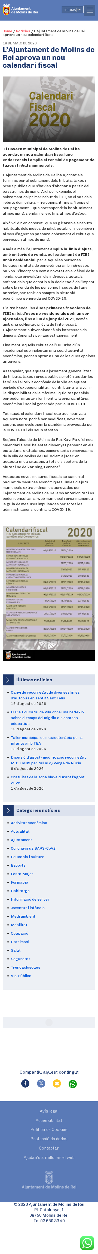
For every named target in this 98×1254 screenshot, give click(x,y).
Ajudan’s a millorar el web (49, 1157)
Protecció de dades (49, 1138)
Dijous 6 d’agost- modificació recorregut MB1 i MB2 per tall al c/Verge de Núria (48, 760)
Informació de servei (30, 899)
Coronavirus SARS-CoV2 (33, 848)
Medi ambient (23, 916)
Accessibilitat (49, 1120)
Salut (16, 950)
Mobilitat (19, 925)
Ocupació (19, 933)
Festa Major (22, 874)
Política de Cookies (49, 1129)
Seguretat (20, 959)
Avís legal (49, 1111)
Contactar (49, 1148)
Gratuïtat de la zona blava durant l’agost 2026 (48, 780)
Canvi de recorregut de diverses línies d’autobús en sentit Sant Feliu (45, 695)
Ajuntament (21, 840)
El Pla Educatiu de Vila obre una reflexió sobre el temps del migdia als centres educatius (47, 718)
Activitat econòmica (29, 823)
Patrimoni (20, 942)
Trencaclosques (25, 967)
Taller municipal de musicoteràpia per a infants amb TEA (47, 740)
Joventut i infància (28, 908)
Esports (18, 865)
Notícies (23, 31)
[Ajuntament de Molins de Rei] (31, 7)
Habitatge (20, 891)
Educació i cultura (28, 857)
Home (7, 31)
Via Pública (21, 976)
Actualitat (20, 831)
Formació (19, 882)
